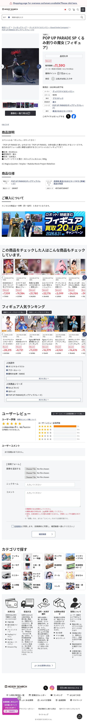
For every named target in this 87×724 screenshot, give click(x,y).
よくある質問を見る (42, 665)
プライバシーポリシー (27, 709)
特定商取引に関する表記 (47, 709)
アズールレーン (14, 370)
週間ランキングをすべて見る (13, 312)
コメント (10, 491)
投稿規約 (18, 526)
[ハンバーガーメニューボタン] (83, 9)
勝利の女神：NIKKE (16, 373)
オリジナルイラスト (16, 366)
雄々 (54, 101)
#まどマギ (5, 124)
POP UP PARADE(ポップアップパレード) (68, 106)
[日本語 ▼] (65, 9)
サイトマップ (43, 714)
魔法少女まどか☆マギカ (62, 111)
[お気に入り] (70, 9)
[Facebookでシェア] (73, 116)
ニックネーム (12, 483)
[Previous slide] (2, 277)
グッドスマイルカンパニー (63, 91)
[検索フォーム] (78, 10)
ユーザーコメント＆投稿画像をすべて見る (68, 414)
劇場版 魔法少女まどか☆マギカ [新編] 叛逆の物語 (69, 182)
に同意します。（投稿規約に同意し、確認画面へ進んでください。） (45, 526)
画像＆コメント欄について (26, 419)
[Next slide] (39, 66)
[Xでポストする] (68, 116)
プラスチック (58, 98)
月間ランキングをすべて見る (39, 312)
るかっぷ (12, 391)
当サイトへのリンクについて (69, 709)
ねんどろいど (13, 387)
